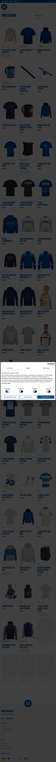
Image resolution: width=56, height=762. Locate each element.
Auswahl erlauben (28, 397)
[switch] (21, 392)
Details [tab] (28, 368)
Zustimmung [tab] (10, 368)
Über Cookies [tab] (46, 368)
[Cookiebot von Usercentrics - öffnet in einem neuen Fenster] (48, 364)
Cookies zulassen (46, 397)
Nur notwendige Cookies (10, 397)
